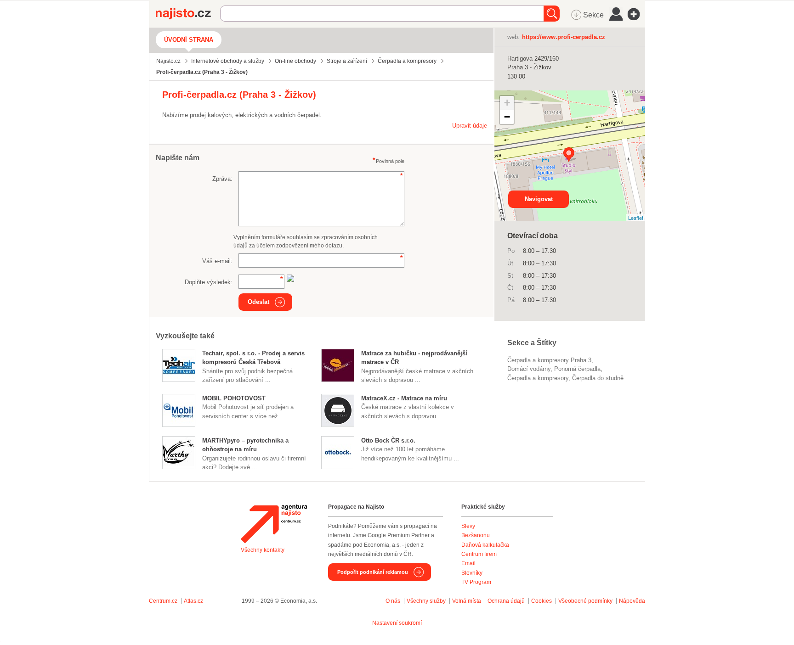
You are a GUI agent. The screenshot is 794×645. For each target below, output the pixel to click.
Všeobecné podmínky (585, 601)
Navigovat (539, 199)
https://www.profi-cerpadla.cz (563, 37)
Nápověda (632, 601)
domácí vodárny (528, 368)
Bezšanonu (475, 535)
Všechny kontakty (262, 550)
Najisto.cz (188, 14)
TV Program (476, 582)
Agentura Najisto (274, 524)
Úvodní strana (188, 39)
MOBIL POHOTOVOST (234, 398)
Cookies (541, 601)
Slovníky (471, 573)
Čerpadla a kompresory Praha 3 (549, 360)
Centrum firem (479, 554)
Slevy (468, 526)
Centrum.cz (163, 601)
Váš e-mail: (217, 261)
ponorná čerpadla (577, 368)
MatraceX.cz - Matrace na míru (404, 398)
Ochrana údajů (506, 601)
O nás (393, 601)
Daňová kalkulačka (485, 545)
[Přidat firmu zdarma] (636, 14)
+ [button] (507, 102)
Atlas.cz (193, 601)
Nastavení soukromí (397, 623)
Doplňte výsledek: (209, 282)
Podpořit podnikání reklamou (372, 572)
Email (468, 563)
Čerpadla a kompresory (537, 378)
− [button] (507, 117)
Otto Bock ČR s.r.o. (388, 440)
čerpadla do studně (598, 378)
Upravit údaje (469, 125)
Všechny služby (427, 601)
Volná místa (466, 601)
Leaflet (635, 217)
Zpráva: (222, 178)
